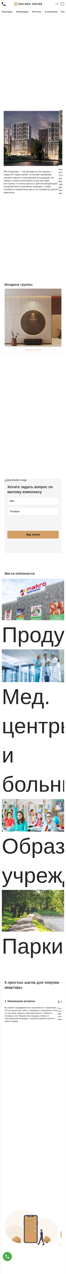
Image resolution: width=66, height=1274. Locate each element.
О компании (51, 11)
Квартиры (7, 11)
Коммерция (22, 11)
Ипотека (36, 11)
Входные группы (33, 350)
